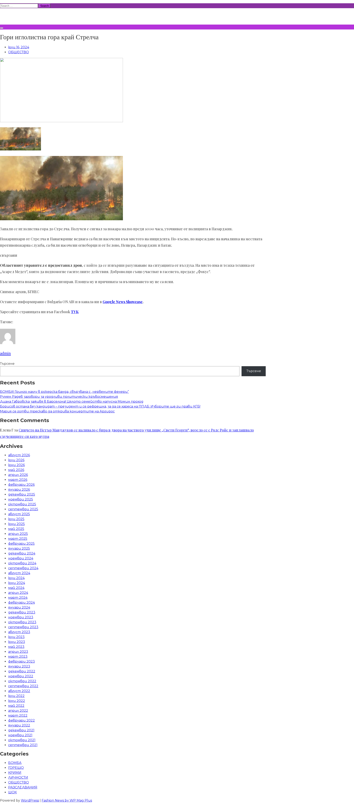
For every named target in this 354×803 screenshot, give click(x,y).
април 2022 (18, 711)
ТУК (75, 311)
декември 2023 (21, 612)
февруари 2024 (21, 602)
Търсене (7, 364)
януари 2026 (19, 489)
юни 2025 (16, 524)
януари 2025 (19, 548)
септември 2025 (23, 509)
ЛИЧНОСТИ (18, 777)
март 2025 (17, 539)
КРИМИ (14, 773)
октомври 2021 (21, 740)
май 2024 (16, 588)
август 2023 (19, 632)
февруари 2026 (21, 485)
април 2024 (18, 593)
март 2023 (17, 656)
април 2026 (18, 475)
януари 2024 (19, 607)
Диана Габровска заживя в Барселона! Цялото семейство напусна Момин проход (71, 401)
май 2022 (16, 706)
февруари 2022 (21, 720)
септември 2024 (23, 568)
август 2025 (19, 514)
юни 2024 (16, 583)
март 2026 (17, 480)
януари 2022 (19, 725)
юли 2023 (16, 637)
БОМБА (15, 763)
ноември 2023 (20, 617)
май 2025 (16, 529)
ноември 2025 (20, 499)
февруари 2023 (21, 661)
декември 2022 (21, 671)
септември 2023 (23, 627)
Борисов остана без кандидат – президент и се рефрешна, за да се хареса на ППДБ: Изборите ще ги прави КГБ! (100, 406)
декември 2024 (21, 553)
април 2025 (18, 534)
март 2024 (17, 598)
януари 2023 (19, 666)
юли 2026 (16, 460)
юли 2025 (16, 519)
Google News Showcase (123, 301)
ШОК (12, 792)
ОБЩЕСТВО (18, 52)
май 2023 (16, 647)
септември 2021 (22, 745)
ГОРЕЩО (16, 768)
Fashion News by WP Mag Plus (67, 800)
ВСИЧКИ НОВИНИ (30, 16)
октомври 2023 (22, 622)
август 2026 (19, 455)
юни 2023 (16, 642)
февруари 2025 (21, 543)
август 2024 (19, 573)
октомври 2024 (22, 563)
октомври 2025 (22, 504)
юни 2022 (16, 701)
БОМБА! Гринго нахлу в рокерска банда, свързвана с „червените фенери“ (64, 392)
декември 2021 (21, 730)
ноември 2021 (20, 735)
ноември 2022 (20, 676)
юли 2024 (16, 578)
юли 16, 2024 (18, 47)
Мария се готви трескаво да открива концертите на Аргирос (57, 411)
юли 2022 (16, 696)
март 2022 (17, 715)
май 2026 (16, 470)
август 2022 (19, 691)
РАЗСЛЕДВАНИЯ (22, 787)
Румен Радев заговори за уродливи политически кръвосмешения (59, 397)
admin (5, 353)
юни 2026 (16, 465)
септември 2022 (23, 686)
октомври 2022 (22, 681)
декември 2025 (21, 494)
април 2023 (18, 652)
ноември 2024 (20, 558)
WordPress (30, 800)
